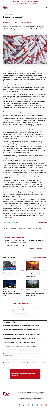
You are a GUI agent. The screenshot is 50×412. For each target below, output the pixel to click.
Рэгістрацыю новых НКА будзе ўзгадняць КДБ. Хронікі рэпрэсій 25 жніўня (20, 350)
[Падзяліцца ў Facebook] (10, 223)
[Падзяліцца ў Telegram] (12, 223)
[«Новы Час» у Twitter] (37, 404)
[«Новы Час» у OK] (41, 404)
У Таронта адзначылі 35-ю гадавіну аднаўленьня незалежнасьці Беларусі (20, 346)
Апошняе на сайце (9, 322)
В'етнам (5, 228)
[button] (46, 7)
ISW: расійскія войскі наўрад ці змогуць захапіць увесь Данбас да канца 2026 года (35, 293)
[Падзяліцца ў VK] (17, 223)
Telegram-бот (40, 396)
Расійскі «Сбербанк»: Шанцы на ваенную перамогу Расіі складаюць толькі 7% (12, 293)
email (35, 396)
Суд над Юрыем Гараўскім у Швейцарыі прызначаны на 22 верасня (19, 338)
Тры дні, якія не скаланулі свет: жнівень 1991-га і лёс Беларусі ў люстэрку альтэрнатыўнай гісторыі (24, 363)
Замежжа (6, 22)
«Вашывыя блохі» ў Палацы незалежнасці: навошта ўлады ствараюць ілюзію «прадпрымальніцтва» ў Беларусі (21, 330)
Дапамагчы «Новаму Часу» (36, 248)
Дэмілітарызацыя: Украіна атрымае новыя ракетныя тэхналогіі (18, 359)
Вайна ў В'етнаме (37, 228)
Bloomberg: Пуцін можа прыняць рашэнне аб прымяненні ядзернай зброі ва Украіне (35, 274)
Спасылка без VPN (42, 222)
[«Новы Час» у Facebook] (19, 404)
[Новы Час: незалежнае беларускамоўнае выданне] (13, 7)
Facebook (14, 375)
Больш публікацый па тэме (39, 257)
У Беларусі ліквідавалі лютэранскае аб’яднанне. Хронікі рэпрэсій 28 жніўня (21, 325)
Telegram (31, 373)
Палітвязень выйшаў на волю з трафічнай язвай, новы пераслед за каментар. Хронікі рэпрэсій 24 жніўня (23, 354)
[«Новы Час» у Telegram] (33, 404)
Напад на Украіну (8, 14)
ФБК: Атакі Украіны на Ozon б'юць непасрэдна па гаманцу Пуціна (12, 273)
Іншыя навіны (6, 367)
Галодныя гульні (22, 228)
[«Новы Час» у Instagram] (28, 404)
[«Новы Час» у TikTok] (24, 404)
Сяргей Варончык (25, 22)
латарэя (29, 228)
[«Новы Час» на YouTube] (46, 404)
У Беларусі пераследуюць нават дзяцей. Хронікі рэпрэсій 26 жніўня (19, 342)
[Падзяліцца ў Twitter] (15, 223)
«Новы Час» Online (41, 393)
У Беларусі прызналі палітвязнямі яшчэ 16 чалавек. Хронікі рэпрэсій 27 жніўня (21, 334)
